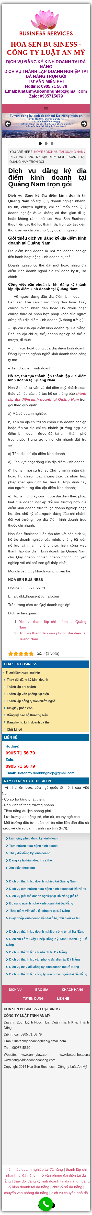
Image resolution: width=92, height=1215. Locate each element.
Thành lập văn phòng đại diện (28, 694)
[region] (46, 125)
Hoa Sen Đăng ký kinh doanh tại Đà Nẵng (46, 22)
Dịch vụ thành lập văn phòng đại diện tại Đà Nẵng (44, 959)
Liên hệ (63, 998)
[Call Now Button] (46, 1204)
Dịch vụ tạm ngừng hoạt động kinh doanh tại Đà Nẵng (47, 889)
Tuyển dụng (33, 998)
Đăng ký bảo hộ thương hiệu (27, 715)
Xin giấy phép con (19, 708)
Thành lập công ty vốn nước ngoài (31, 701)
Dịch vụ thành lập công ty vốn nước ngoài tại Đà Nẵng (48, 974)
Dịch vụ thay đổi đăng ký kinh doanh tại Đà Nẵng (44, 967)
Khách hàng (72, 990)
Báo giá (41, 990)
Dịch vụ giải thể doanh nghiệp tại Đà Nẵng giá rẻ (43, 896)
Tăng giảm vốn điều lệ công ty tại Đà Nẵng (39, 911)
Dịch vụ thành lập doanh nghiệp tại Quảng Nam (43, 881)
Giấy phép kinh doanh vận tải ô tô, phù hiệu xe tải (44, 918)
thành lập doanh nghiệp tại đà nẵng (34, 1169)
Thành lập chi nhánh (21, 687)
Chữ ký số (14, 729)
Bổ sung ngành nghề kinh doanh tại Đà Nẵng (41, 903)
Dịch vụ (15, 990)
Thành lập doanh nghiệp (23, 672)
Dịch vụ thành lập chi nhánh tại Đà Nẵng (38, 952)
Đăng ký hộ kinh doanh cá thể (28, 722)
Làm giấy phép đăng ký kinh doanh (34, 838)
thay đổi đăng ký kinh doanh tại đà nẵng (46, 1181)
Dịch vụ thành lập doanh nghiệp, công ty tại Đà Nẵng (46, 931)
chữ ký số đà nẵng (67, 1187)
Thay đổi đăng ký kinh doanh (27, 679)
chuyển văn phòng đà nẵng (26, 1193)
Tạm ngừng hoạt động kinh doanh (33, 846)
